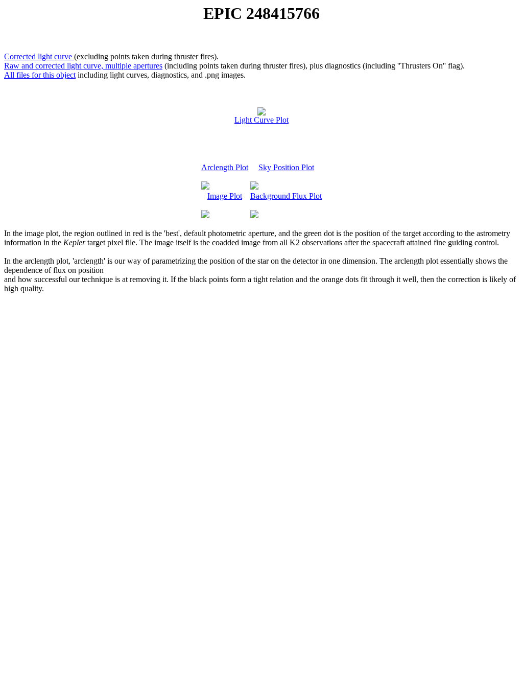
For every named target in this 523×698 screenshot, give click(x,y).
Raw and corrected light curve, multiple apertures (83, 65)
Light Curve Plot (261, 119)
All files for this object (40, 75)
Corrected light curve (39, 56)
